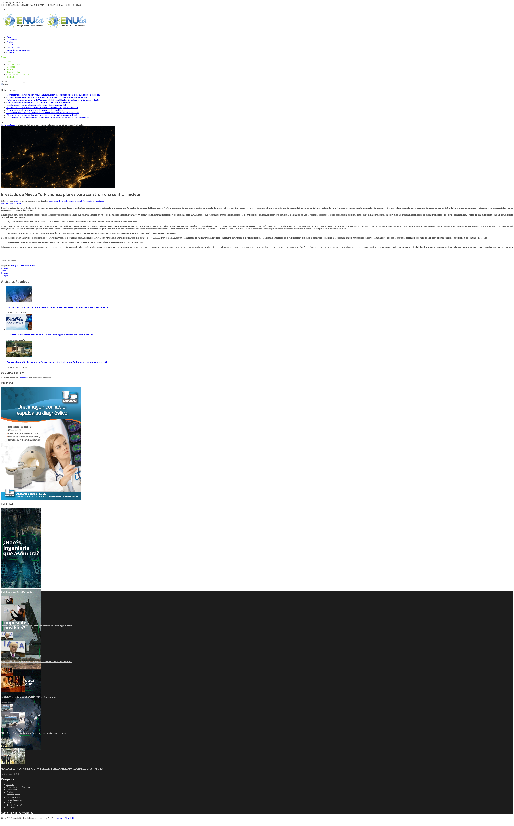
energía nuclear (18, 265)
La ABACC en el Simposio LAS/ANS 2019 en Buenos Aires (29, 697)
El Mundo (10, 42)
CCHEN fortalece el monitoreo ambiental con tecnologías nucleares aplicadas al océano (46, 97)
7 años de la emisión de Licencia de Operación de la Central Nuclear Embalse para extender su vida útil (52, 99)
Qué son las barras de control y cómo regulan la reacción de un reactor (38, 102)
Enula (8, 37)
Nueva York (30, 265)
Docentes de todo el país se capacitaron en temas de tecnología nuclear (36, 625)
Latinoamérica (13, 39)
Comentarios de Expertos (18, 49)
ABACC (10, 44)
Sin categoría (12, 807)
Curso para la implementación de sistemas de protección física (34, 110)
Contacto (10, 52)
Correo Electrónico (17, 203)
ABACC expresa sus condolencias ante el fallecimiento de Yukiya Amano (36, 661)
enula (16, 201)
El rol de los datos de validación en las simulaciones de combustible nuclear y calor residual (47, 117)
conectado (24, 378)
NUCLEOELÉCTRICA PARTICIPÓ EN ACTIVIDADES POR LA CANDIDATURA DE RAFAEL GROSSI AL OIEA (52, 768)
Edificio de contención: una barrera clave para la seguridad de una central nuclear (43, 115)
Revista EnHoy (13, 47)
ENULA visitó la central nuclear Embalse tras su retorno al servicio (33, 733)
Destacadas (53, 201)
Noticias (86, 201)
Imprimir (4, 203)
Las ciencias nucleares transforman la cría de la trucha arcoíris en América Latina (42, 112)
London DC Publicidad (66, 818)
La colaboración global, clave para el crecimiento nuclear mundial (36, 105)
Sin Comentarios (97, 201)
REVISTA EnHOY (14, 805)
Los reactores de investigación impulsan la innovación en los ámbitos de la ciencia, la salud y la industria (53, 94)
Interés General (75, 201)
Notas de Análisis (14, 799)
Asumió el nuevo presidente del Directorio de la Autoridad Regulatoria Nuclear (42, 107)
